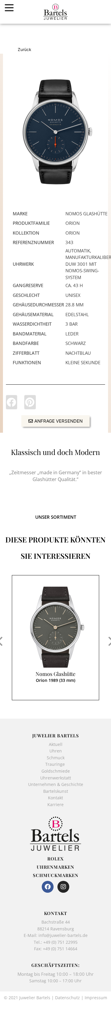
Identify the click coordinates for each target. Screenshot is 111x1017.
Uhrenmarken (55, 867)
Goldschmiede (55, 771)
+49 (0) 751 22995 (60, 942)
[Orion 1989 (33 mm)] (55, 627)
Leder (71, 334)
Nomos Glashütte (55, 674)
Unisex (73, 295)
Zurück (24, 49)
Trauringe (55, 764)
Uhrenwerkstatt (55, 778)
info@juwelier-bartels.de (63, 935)
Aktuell (55, 744)
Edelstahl (77, 314)
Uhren (55, 751)
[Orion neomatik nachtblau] (55, 132)
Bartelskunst (55, 791)
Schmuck (56, 757)
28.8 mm (74, 305)
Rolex (55, 859)
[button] (11, 402)
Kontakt (55, 797)
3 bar (71, 324)
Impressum (96, 997)
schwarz (75, 343)
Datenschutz (67, 997)
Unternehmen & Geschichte (55, 784)
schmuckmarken (55, 875)
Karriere (55, 804)
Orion (72, 223)
